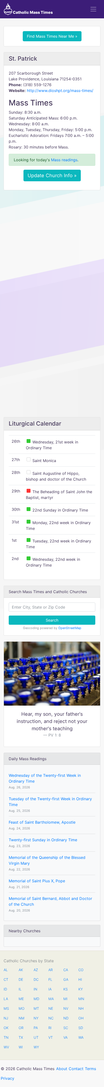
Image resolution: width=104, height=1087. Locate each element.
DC (36, 979)
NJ (6, 1018)
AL (6, 970)
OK (6, 1028)
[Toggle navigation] (93, 9)
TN (6, 1037)
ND (65, 1018)
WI (21, 1047)
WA (80, 1037)
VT (50, 1037)
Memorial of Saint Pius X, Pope (37, 880)
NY (36, 1018)
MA (50, 999)
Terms (90, 1068)
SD (80, 1028)
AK (21, 970)
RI (50, 1028)
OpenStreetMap (69, 628)
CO (80, 970)
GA (65, 979)
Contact (76, 1068)
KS (65, 989)
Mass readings (64, 159)
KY (80, 989)
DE (21, 979)
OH (80, 1018)
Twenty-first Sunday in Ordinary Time (43, 839)
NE (50, 1008)
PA (36, 1028)
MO (21, 1008)
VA (65, 1037)
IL (20, 989)
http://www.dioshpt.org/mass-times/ (60, 90)
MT (36, 1008)
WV (6, 1047)
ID (5, 989)
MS (6, 1008)
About (61, 1068)
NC (50, 1018)
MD (36, 999)
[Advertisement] (52, 248)
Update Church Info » (52, 175)
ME (21, 999)
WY (36, 1047)
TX (21, 1037)
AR (50, 970)
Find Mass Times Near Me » (52, 36)
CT (6, 979)
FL (50, 979)
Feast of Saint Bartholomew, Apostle (42, 822)
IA (50, 989)
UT (36, 1037)
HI (80, 979)
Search (52, 620)
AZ (36, 970)
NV (65, 1008)
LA (6, 999)
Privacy (7, 1078)
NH (80, 1008)
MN (80, 999)
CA (65, 970)
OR (21, 1028)
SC (65, 1028)
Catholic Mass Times (32, 12)
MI (65, 999)
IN (35, 989)
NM (21, 1018)
